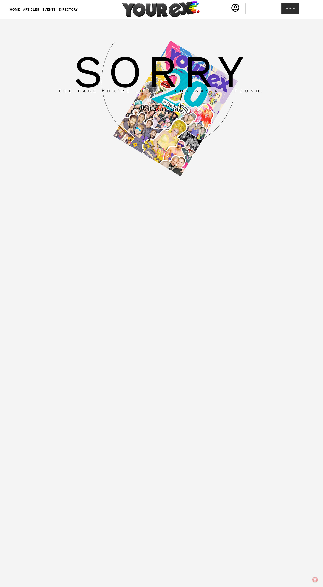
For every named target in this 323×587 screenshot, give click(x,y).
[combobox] (263, 8)
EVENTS (49, 9)
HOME (15, 9)
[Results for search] (263, 16)
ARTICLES (31, 9)
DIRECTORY (68, 9)
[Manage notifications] (315, 579)
